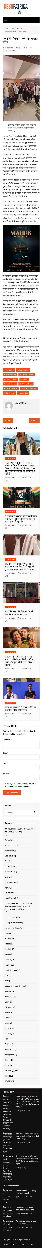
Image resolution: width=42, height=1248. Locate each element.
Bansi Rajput (23, 370)
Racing (8, 1039)
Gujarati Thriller (11, 379)
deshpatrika (9, 48)
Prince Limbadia (11, 388)
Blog (7, 861)
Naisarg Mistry (27, 384)
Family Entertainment (13, 923)
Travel (7, 1076)
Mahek (25, 379)
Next (33, 421)
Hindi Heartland (11, 970)
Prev (9, 421)
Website (6, 773)
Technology (9, 1071)
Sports (7, 1060)
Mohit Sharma (11, 384)
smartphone (9, 1055)
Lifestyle (8, 1007)
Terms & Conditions (25, 1244)
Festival (8, 938)
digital (7, 888)
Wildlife (8, 1081)
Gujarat (8, 960)
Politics (8, 1034)
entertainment (11, 375)
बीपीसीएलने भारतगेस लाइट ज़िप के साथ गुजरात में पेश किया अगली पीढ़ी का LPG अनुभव (27, 1136)
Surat (7, 1065)
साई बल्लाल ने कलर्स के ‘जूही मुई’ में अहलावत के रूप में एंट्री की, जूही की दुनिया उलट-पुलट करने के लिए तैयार (19, 567)
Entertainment (10, 50)
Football (8, 949)
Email (5, 763)
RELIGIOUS (10, 1049)
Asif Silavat (9, 370)
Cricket (7, 877)
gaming (8, 954)
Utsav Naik (24, 393)
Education (9, 893)
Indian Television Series (14, 986)
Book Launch (10, 866)
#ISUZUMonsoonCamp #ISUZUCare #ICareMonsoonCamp (19, 830)
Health (7, 965)
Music (7, 1018)
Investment (9, 997)
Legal (7, 1002)
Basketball (9, 856)
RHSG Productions (29, 388)
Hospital (8, 975)
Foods (7, 944)
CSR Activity (10, 882)
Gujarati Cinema (27, 375)
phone (7, 1023)
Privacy (5, 1244)
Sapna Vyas (10, 393)
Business (8, 872)
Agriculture (9, 840)
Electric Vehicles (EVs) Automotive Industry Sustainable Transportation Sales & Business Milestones (19, 906)
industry (8, 991)
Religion (8, 1044)
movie (7, 1012)
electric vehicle (11, 898)
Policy (13, 1244)
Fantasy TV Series (12, 928)
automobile (9, 851)
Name (5, 753)
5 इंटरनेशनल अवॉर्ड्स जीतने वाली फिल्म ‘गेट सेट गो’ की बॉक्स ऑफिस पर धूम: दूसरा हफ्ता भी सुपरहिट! (21, 519)
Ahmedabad (10, 845)
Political (8, 1028)
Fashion (8, 933)
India (7, 981)
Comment (7, 739)
